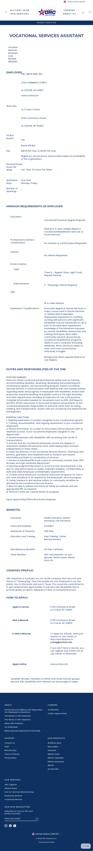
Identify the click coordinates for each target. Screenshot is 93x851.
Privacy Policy (10, 758)
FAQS (7, 746)
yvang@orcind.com (61, 642)
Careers (70, 10)
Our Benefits (53, 710)
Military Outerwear (56, 761)
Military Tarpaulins (56, 758)
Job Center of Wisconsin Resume (63, 638)
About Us (70, 14)
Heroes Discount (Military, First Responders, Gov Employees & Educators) (24, 711)
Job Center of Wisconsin (63, 653)
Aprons (51, 765)
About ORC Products (14, 723)
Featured (52, 750)
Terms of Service (12, 754)
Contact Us (10, 743)
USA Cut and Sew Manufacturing (19, 792)
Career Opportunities (57, 713)
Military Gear (20, 10)
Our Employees (11, 727)
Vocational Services (13, 799)
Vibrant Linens (11, 788)
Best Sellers (53, 746)
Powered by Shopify (46, 842)
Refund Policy (10, 750)
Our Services (20, 14)
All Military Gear (54, 743)
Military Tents (54, 754)
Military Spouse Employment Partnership (22, 731)
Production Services (13, 795)
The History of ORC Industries (18, 719)
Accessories (53, 769)
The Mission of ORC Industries (18, 716)
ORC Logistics (11, 784)
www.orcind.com (30, 95)
